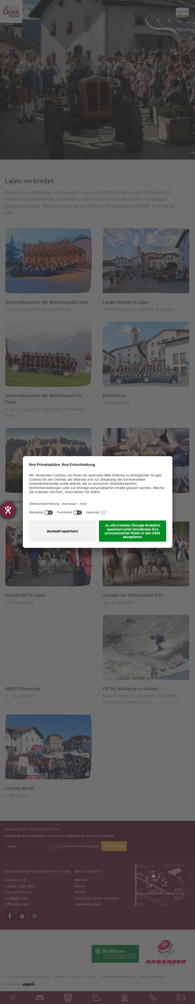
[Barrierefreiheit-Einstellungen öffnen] (8, 510)
